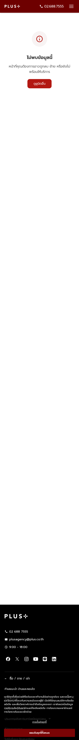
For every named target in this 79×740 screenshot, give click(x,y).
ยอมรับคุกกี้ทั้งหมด (39, 733)
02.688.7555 (54, 6)
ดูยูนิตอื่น (39, 83)
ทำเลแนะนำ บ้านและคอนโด (20, 689)
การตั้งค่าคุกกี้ (39, 722)
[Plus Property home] (12, 6)
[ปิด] (73, 697)
